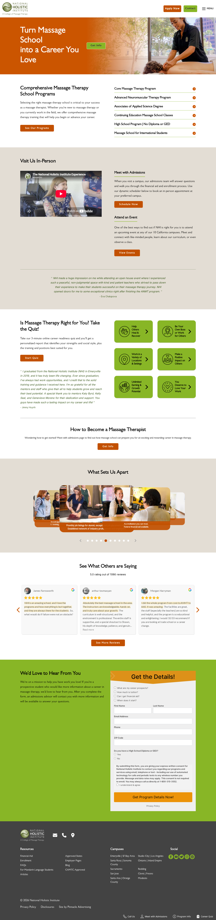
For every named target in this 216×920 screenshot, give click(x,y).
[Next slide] (135, 540)
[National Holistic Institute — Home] (15, 8)
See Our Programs (37, 128)
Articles (24, 874)
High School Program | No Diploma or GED (142, 124)
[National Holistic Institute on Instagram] (187, 857)
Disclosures (47, 907)
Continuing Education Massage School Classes (143, 115)
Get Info (96, 46)
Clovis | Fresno (145, 874)
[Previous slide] (80, 540)
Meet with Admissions (156, 916)
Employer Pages (73, 861)
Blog (67, 865)
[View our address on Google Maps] (72, 835)
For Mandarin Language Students (36, 870)
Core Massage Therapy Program (135, 88)
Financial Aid (26, 856)
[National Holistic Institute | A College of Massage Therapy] (32, 835)
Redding (142, 869)
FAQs (23, 865)
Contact (190, 8)
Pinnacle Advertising (79, 907)
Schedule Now (128, 204)
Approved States (73, 856)
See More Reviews (108, 643)
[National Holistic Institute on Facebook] (170, 857)
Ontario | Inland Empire (150, 861)
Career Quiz (207, 916)
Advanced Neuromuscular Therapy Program (142, 97)
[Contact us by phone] (64, 835)
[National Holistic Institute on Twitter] (181, 857)
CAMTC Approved (75, 870)
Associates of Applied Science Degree (138, 106)
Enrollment (25, 861)
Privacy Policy (28, 907)
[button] (88, 541)
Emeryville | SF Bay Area (122, 856)
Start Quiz (32, 358)
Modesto (142, 878)
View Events (127, 253)
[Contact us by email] (55, 835)
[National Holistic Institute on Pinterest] (192, 857)
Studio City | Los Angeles (150, 856)
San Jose (114, 874)
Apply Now (172, 8)
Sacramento (116, 869)
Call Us (131, 916)
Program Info (184, 916)
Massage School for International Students (140, 133)
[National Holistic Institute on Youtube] (176, 857)
